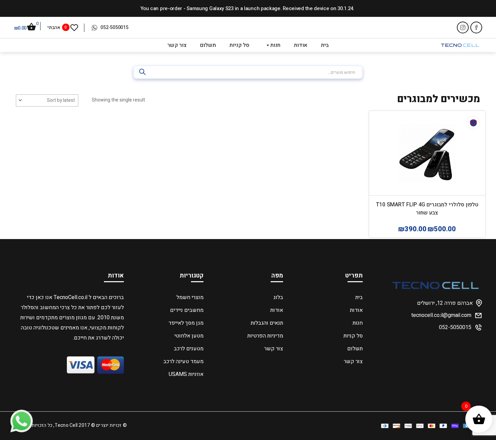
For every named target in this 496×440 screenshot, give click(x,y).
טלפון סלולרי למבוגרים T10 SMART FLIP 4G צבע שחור (427, 209)
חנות (275, 45)
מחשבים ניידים (186, 310)
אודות (300, 45)
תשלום (208, 45)
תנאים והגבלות (267, 323)
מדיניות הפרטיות (265, 336)
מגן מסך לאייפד (185, 323)
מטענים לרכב (188, 349)
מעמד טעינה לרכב (183, 361)
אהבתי (57, 27)
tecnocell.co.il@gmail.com (441, 315)
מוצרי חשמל (189, 297)
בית (325, 45)
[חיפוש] (143, 72)
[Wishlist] (473, 122)
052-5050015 (114, 27)
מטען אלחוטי (188, 336)
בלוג (278, 297)
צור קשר (177, 45)
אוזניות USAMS (186, 374)
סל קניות (239, 45)
